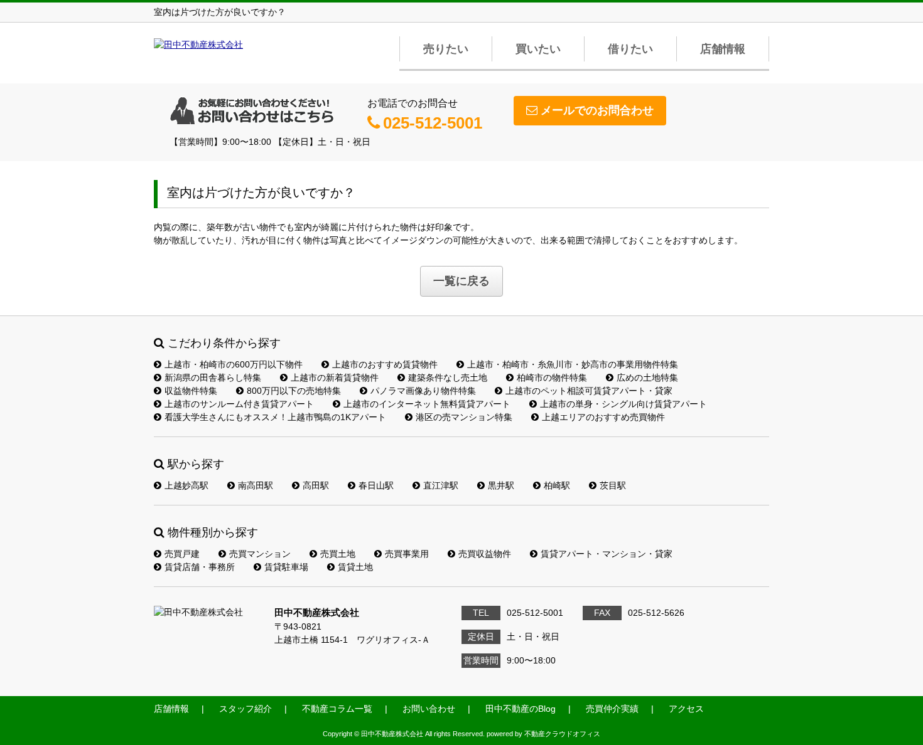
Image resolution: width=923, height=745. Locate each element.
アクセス (686, 709)
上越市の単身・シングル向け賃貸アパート (623, 404)
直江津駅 (440, 485)
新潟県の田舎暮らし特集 (213, 377)
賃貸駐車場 (286, 567)
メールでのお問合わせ (597, 110)
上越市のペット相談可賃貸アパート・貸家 (588, 391)
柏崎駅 (557, 485)
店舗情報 (722, 49)
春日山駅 (376, 485)
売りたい (445, 49)
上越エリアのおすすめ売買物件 (603, 417)
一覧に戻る (461, 281)
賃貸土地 (355, 567)
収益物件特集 (191, 391)
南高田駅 (255, 485)
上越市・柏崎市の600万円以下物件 (234, 364)
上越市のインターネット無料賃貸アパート (426, 404)
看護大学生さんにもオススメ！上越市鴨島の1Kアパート (275, 417)
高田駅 (316, 485)
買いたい (538, 49)
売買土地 (337, 554)
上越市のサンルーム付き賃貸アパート (239, 404)
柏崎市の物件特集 (552, 377)
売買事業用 (407, 554)
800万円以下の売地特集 (294, 391)
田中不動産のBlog (520, 709)
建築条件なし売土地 (447, 377)
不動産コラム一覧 (337, 709)
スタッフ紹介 (245, 709)
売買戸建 (182, 554)
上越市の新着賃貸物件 (335, 377)
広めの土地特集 (647, 377)
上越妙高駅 (186, 485)
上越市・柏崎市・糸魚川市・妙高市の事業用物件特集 (572, 364)
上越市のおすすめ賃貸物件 (385, 364)
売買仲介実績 (612, 709)
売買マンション (260, 554)
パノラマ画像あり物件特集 (423, 391)
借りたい (630, 49)
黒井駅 (501, 485)
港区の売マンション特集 (464, 417)
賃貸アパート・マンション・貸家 (606, 554)
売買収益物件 (484, 554)
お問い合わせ (428, 709)
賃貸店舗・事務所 (200, 567)
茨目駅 (613, 485)
